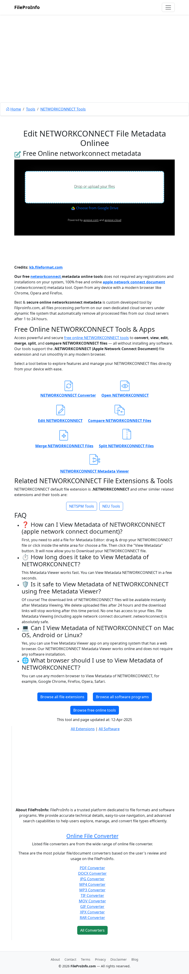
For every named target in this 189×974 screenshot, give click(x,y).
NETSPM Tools (81, 506)
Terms (85, 959)
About (55, 959)
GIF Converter (92, 906)
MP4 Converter (92, 884)
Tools (30, 109)
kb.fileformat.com (46, 267)
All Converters (92, 930)
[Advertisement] (94, 69)
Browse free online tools (94, 710)
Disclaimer (118, 959)
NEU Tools (111, 506)
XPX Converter (92, 912)
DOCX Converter (92, 873)
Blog (134, 959)
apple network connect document (134, 282)
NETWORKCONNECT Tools (63, 109)
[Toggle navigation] (168, 7)
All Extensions (83, 728)
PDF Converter (92, 867)
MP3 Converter (92, 890)
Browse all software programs (122, 696)
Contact (70, 959)
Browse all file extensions (62, 696)
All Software (109, 728)
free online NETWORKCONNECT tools (96, 337)
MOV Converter (92, 901)
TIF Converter (92, 895)
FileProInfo (27, 7)
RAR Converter (92, 917)
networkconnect (46, 276)
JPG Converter (92, 878)
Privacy (100, 959)
